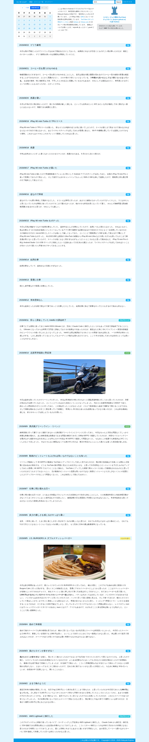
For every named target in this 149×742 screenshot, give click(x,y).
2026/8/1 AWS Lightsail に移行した (36, 716)
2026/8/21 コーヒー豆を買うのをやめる (38, 68)
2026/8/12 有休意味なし (31, 300)
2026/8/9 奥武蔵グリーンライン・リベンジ (39, 426)
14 (45, 24)
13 (39, 24)
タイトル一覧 (38, 2)
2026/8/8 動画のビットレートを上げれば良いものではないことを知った (53, 456)
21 (45, 28)
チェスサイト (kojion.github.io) (114, 19)
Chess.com (85, 22)
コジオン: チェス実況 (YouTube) (114, 17)
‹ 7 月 (27, 7)
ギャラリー (49, 2)
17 (24, 28)
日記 (30, 2)
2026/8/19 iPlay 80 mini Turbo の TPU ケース (41, 121)
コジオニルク (21, 2)
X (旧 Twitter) (114, 22)
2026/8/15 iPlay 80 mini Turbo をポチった (39, 220)
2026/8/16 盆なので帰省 (31, 194)
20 (39, 28)
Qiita (82, 16)
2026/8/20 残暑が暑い (30, 98)
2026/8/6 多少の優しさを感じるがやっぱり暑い (41, 515)
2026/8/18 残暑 (27, 147)
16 (19, 28)
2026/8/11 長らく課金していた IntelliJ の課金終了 (42, 320)
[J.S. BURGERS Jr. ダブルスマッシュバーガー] (74, 562)
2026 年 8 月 (35, 7)
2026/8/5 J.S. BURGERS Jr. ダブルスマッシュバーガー (45, 538)
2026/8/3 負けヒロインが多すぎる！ (36, 651)
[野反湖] (74, 376)
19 (34, 28)
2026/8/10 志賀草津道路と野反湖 (35, 353)
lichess (76, 22)
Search (118, 2)
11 (29, 24)
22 (50, 28)
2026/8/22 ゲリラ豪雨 (30, 45)
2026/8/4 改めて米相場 (30, 624)
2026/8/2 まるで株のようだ (32, 683)
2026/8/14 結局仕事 (29, 259)
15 (50, 24)
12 (34, 24)
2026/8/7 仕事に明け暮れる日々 (34, 488)
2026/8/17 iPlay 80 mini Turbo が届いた (38, 168)
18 (29, 28)
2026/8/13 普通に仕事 (30, 280)
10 (24, 24)
